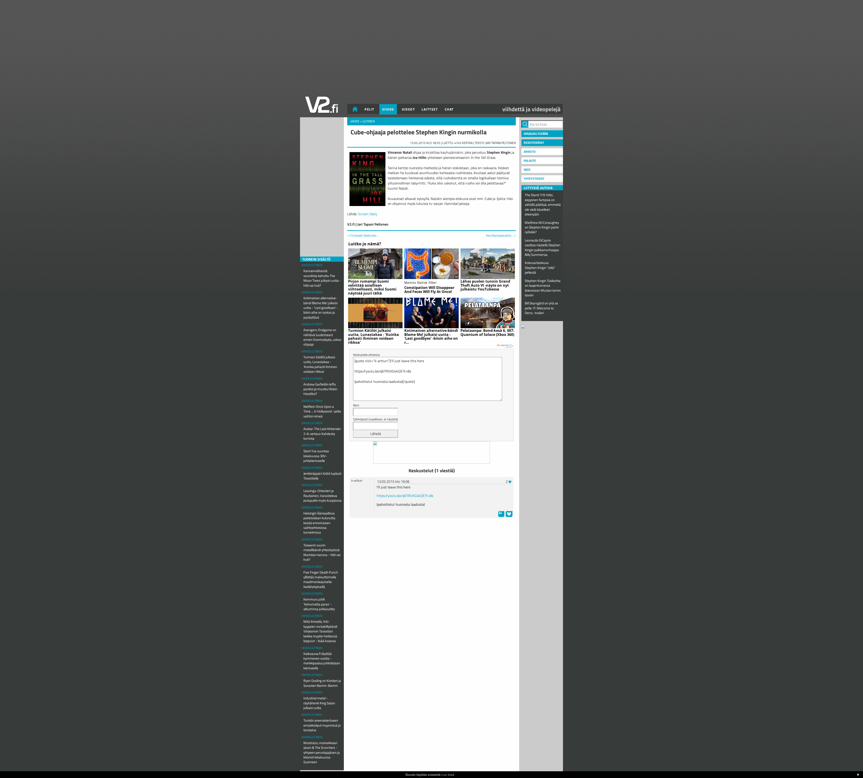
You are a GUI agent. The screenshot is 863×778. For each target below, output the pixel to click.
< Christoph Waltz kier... (362, 235)
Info (527, 169)
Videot (408, 109)
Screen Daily (367, 214)
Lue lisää (447, 774)
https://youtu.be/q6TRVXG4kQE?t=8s (405, 495)
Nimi (356, 405)
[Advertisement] (431, 532)
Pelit (369, 109)
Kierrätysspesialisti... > (501, 235)
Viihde (388, 109)
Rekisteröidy (534, 142)
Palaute (530, 160)
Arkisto (530, 151)
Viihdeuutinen (311, 265)
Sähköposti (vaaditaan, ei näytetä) (375, 419)
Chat (449, 109)
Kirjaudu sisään (536, 133)
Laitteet (430, 109)
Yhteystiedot (534, 178)
